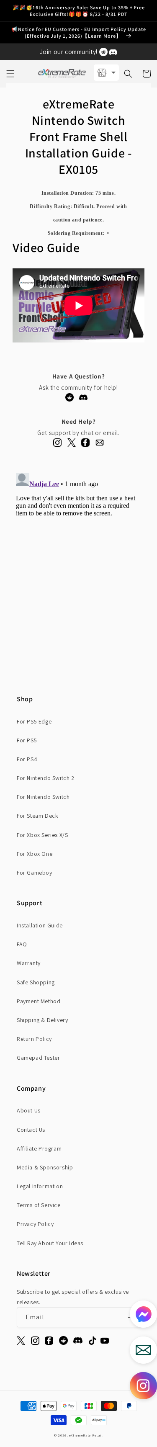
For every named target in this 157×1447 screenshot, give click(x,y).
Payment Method (38, 1001)
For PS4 (27, 759)
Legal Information (40, 1186)
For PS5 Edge (34, 721)
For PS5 (27, 740)
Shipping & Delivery (42, 1020)
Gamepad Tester (38, 1057)
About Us (29, 1110)
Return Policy (34, 1039)
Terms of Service (39, 1205)
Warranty (29, 963)
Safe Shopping (36, 982)
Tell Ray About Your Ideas (50, 1243)
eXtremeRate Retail (86, 1435)
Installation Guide (40, 925)
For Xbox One (34, 853)
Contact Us (31, 1129)
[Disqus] (78, 574)
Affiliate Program (39, 1148)
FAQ (22, 944)
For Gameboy (34, 872)
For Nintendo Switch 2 (46, 778)
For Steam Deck (37, 815)
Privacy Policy (35, 1224)
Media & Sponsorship (45, 1167)
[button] (10, 73)
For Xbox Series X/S (42, 835)
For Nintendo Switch (43, 797)
